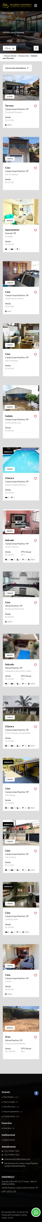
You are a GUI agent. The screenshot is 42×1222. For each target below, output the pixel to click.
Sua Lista (8, 1128)
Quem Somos (9, 1140)
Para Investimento (12, 1111)
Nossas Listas (23, 56)
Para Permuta (11, 1106)
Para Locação (10, 1102)
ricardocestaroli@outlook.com (17, 1159)
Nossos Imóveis (10, 56)
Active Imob (23, 1212)
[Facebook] (36, 1094)
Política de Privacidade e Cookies (14, 1215)
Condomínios (11, 1116)
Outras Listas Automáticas (16, 68)
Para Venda (10, 1097)
